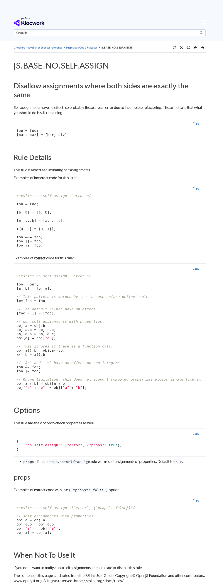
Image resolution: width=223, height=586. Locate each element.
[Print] (188, 47)
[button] (202, 32)
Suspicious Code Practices (81, 47)
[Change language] (174, 47)
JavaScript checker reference (45, 47)
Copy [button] (196, 123)
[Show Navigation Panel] (203, 22)
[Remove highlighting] (181, 47)
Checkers (19, 47)
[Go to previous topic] (195, 47)
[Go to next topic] (202, 47)
